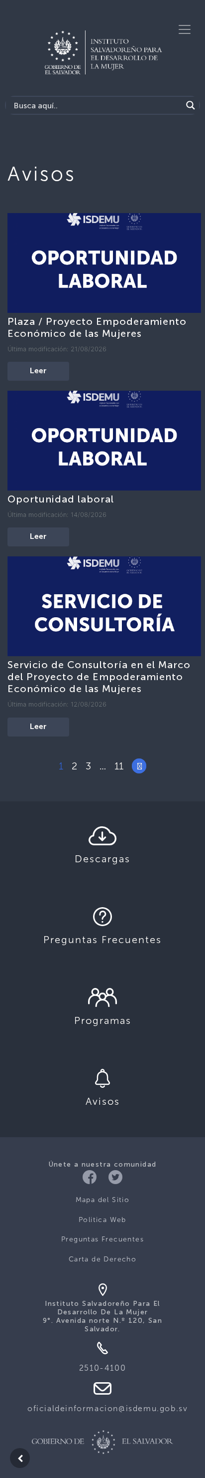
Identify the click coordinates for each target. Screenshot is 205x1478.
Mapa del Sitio (103, 1200)
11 (118, 766)
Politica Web (102, 1220)
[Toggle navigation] (184, 29)
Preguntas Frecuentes (102, 1239)
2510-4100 (102, 1368)
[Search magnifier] (190, 105)
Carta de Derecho (102, 1259)
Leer (38, 371)
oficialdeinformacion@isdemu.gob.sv (107, 1408)
